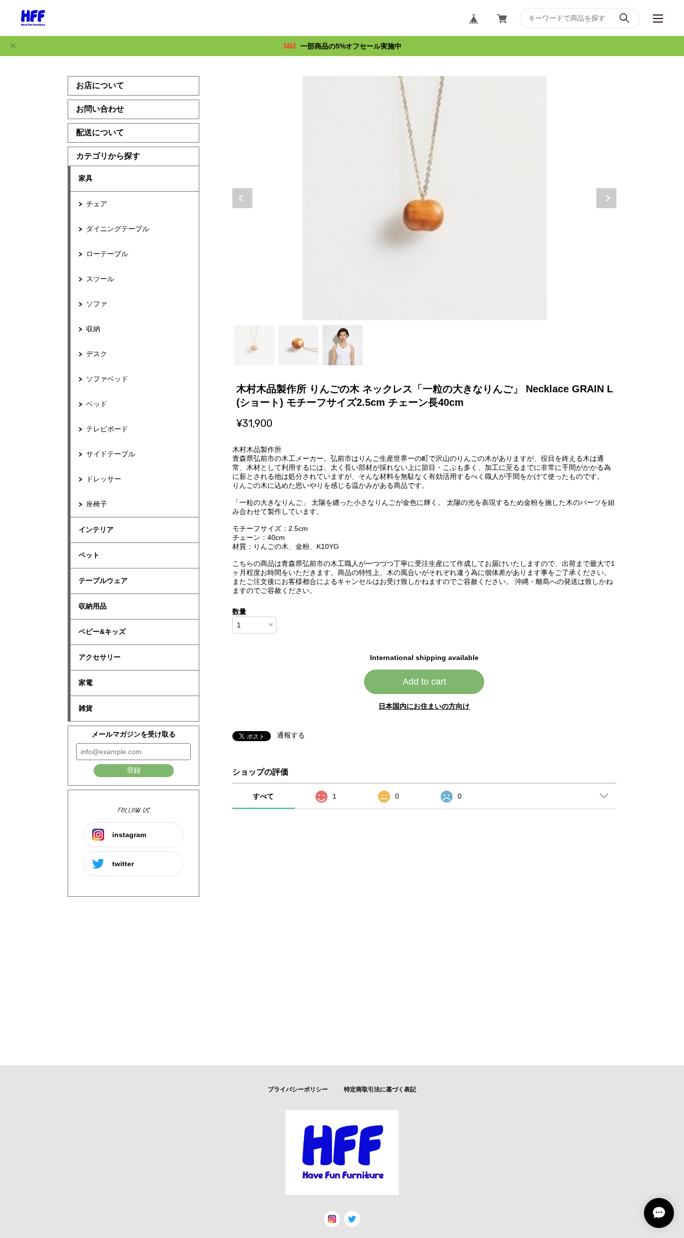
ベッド (96, 404)
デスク (96, 354)
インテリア (96, 529)
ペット (89, 555)
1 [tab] (254, 345)
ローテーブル (107, 254)
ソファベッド (107, 379)
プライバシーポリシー (298, 1089)
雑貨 (86, 708)
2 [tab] (298, 345)
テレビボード (107, 429)
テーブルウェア (103, 580)
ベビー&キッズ (102, 632)
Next (606, 198)
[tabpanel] (424, 198)
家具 (86, 178)
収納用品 (93, 606)
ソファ (96, 304)
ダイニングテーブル (117, 229)
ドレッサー (103, 479)
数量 (239, 611)
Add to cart (424, 682)
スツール (100, 279)
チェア (96, 204)
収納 (93, 329)
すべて (263, 796)
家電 (86, 683)
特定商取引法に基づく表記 (380, 1089)
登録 (134, 770)
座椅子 (96, 504)
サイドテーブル (110, 454)
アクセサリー (100, 657)
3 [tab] (342, 345)
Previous (242, 198)
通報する (291, 735)
